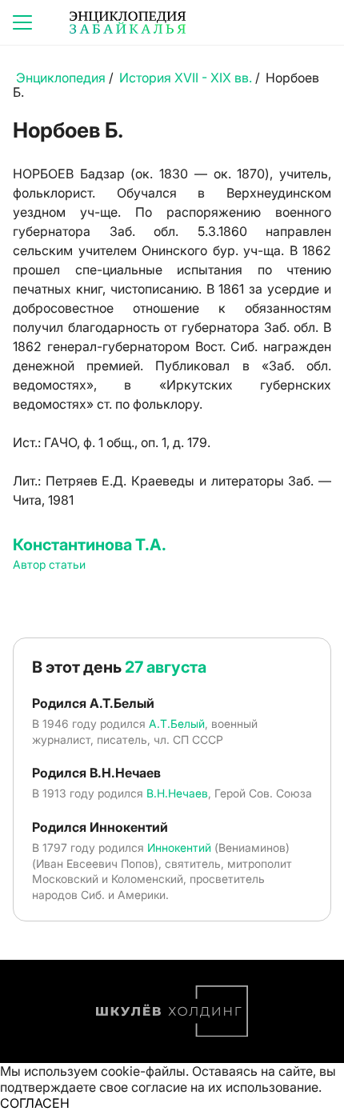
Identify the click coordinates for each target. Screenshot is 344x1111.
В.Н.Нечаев (177, 793)
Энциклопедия (61, 78)
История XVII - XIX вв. (185, 78)
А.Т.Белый (177, 723)
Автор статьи (49, 564)
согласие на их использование (224, 1087)
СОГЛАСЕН (35, 1103)
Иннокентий (179, 847)
